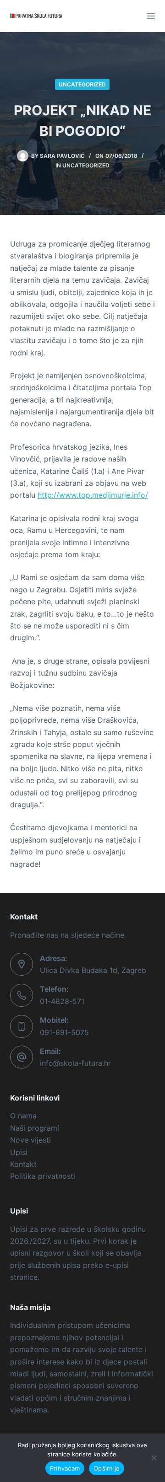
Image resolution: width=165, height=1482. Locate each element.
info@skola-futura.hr (75, 1063)
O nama (23, 1115)
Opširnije (107, 1468)
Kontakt (23, 1164)
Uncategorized (82, 84)
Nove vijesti (30, 1139)
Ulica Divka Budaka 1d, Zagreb (93, 970)
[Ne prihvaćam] (153, 1457)
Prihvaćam (65, 1468)
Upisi (19, 1152)
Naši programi (34, 1128)
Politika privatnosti (42, 1176)
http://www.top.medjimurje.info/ (93, 494)
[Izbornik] (151, 16)
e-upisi (117, 1265)
